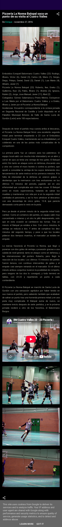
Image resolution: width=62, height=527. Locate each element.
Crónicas (13, 499)
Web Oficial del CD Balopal (30, 5)
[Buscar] (58, 5)
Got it (40, 524)
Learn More (27, 524)
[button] (58, 14)
